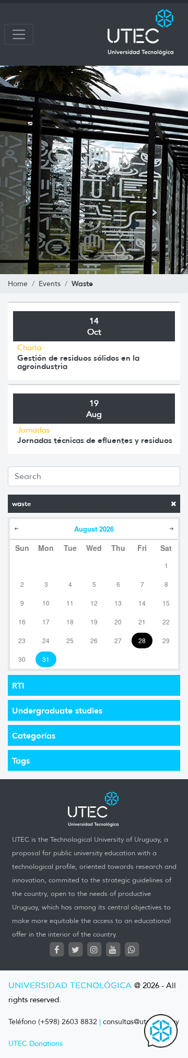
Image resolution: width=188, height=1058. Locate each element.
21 (142, 621)
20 (118, 621)
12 (94, 602)
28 (142, 640)
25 (70, 640)
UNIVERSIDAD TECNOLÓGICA (70, 986)
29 (166, 640)
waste (21, 503)
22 (166, 621)
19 (94, 621)
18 (70, 621)
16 (22, 621)
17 (46, 621)
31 (46, 659)
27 (118, 640)
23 (22, 640)
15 (166, 602)
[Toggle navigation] (18, 34)
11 (70, 602)
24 (46, 640)
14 (142, 602)
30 (22, 659)
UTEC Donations (35, 1043)
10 (46, 602)
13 (118, 602)
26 (94, 640)
